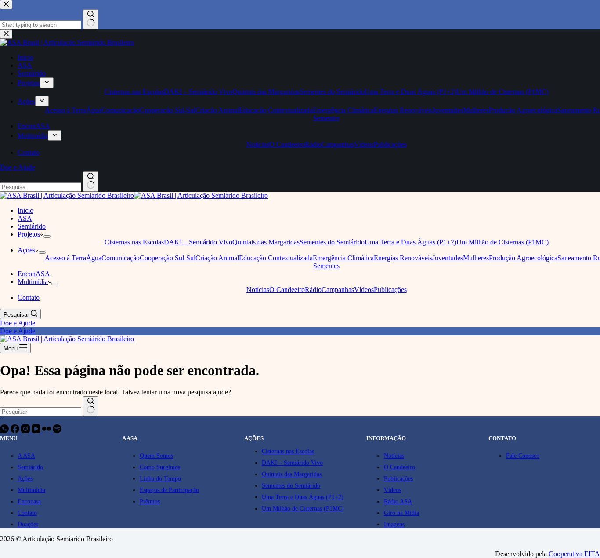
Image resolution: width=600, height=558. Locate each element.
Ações (26, 250)
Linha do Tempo (160, 478)
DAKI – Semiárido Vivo (198, 242)
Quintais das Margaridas (266, 242)
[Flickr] (47, 430)
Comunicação (120, 258)
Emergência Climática (343, 258)
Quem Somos (156, 455)
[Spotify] (57, 430)
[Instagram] (26, 430)
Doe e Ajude (17, 323)
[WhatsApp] (5, 430)
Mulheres (476, 258)
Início (25, 210)
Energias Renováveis (403, 258)
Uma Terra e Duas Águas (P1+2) (410, 242)
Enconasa (29, 501)
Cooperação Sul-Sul (167, 258)
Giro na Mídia (401, 513)
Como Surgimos (160, 467)
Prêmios (150, 501)
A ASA (26, 455)
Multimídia (33, 281)
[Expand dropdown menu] (47, 236)
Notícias (257, 289)
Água (93, 258)
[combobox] (40, 411)
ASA (25, 218)
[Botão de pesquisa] (90, 406)
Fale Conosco (522, 455)
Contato (29, 297)
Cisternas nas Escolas (134, 242)
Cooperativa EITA (574, 554)
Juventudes (447, 258)
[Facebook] (16, 430)
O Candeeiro (287, 289)
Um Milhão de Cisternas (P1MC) (502, 242)
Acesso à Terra (65, 258)
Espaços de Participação (169, 490)
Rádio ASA (398, 501)
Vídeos (364, 289)
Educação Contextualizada (276, 258)
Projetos (29, 234)
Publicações (390, 289)
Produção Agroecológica (523, 258)
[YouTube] (37, 430)
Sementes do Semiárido (332, 242)
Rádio (313, 289)
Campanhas (338, 289)
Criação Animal (217, 258)
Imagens (394, 524)
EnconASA (34, 273)
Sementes (326, 266)
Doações (28, 524)
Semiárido (32, 226)
